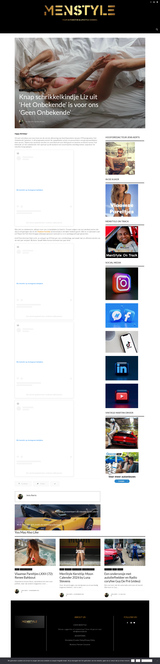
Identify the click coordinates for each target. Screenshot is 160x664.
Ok (133, 661)
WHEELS (120, 569)
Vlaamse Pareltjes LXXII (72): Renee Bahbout (34, 575)
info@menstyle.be (80, 631)
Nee (138, 661)
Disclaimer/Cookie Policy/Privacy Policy (80, 640)
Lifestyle (68, 569)
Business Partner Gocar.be (80, 644)
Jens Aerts (31, 121)
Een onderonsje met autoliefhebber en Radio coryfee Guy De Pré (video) (122, 577)
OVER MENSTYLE (80, 625)
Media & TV (28, 90)
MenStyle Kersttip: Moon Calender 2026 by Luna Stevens (76, 577)
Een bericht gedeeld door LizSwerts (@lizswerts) (44, 223)
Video (114, 569)
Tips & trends (77, 569)
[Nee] (157, 661)
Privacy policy (146, 661)
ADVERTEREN (80, 636)
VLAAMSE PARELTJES (38, 90)
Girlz (21, 90)
